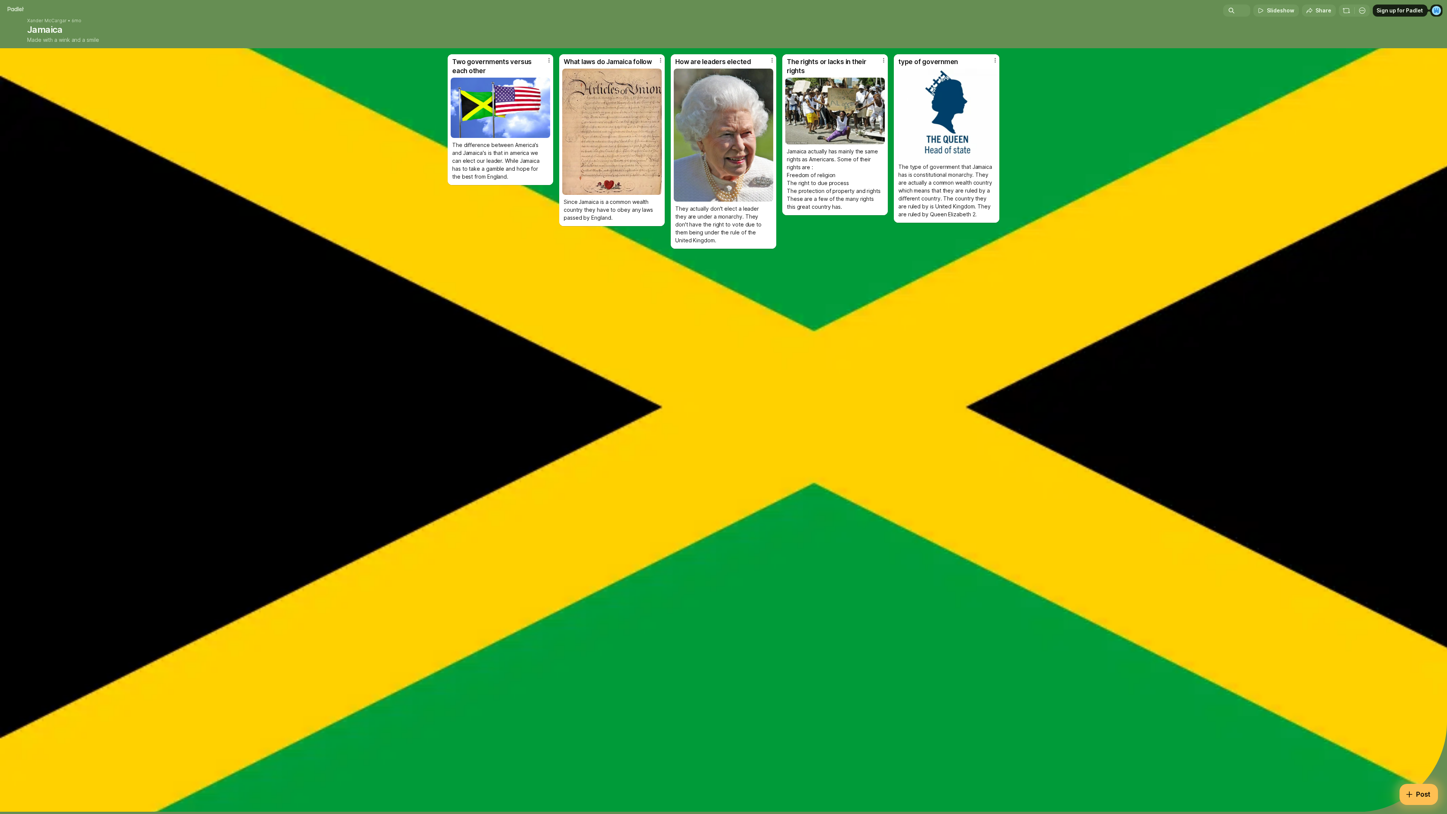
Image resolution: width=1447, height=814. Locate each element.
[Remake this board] (1346, 11)
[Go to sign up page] (1436, 11)
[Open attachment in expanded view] (500, 108)
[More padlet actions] (1362, 11)
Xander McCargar (47, 20)
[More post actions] (549, 60)
